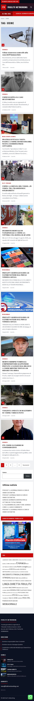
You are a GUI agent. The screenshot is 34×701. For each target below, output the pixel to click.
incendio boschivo (14, 572)
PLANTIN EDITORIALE (25, 590)
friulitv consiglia (22, 567)
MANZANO (19, 587)
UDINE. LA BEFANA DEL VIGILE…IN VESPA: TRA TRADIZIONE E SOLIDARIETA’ (17, 188)
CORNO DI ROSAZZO (11, 564)
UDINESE (20, 598)
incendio (17, 569)
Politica (4, 592)
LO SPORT (5, 588)
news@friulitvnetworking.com (10, 686)
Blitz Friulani (6, 183)
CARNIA (10, 560)
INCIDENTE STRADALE (11, 574)
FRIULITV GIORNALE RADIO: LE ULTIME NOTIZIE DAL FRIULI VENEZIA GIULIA (15, 275)
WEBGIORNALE (6, 270)
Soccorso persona (7, 595)
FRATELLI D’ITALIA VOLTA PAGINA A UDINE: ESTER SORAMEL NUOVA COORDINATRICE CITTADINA (17, 142)
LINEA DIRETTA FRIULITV (16, 584)
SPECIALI (15, 595)
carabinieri (5, 560)
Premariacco (15, 592)
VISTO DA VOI (13, 601)
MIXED (8, 590)
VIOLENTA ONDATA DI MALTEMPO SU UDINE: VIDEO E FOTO (17, 411)
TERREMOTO (26, 595)
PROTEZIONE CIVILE (23, 592)
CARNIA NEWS (15, 560)
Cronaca (5, 49)
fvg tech (29, 567)
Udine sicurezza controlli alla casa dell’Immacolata (15, 53)
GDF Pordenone (5, 569)
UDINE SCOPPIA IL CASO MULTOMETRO (12, 98)
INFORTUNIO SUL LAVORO (19, 578)
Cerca (4, 472)
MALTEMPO (12, 587)
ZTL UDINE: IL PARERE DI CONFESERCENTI (12, 446)
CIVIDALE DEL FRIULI (22, 560)
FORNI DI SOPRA (13, 567)
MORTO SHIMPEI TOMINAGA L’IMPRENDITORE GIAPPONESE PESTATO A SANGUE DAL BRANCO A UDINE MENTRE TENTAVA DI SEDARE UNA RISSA (16, 366)
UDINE (15, 598)
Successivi (26, 465)
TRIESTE (10, 598)
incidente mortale (23, 572)
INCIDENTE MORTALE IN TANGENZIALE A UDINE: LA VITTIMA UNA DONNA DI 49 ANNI (16, 232)
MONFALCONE (15, 590)
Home (2, 18)
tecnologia (21, 595)
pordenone (9, 592)
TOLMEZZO (5, 598)
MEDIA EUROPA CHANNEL (9, 136)
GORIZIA (12, 569)
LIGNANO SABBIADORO (25, 581)
